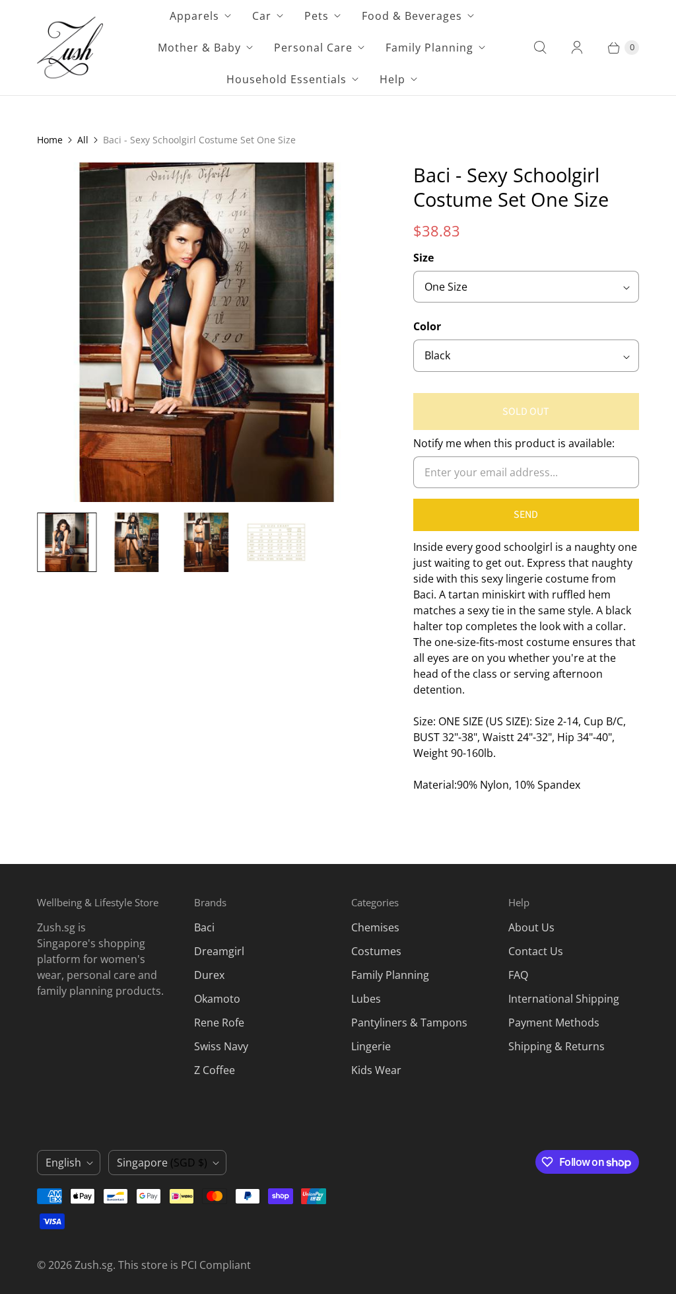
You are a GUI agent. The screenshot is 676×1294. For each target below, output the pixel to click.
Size (423, 257)
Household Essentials (286, 79)
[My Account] (576, 47)
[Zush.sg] (70, 48)
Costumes (376, 951)
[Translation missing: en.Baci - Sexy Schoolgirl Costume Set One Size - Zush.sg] (66, 542)
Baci (204, 927)
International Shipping (563, 998)
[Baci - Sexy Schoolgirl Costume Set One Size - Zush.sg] (206, 332)
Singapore (162, 1162)
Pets (316, 16)
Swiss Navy (221, 1046)
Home (50, 139)
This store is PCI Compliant (184, 1265)
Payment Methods (553, 1022)
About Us (531, 927)
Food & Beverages (412, 16)
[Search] (540, 47)
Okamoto (217, 998)
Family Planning (429, 47)
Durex (209, 975)
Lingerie (371, 1046)
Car (261, 16)
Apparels (194, 16)
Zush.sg (94, 1265)
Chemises (375, 927)
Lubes (366, 998)
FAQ (518, 975)
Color (427, 326)
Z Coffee (214, 1070)
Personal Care (313, 47)
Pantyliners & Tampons (409, 1022)
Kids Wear (376, 1070)
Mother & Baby (199, 47)
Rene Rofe (219, 1022)
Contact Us (535, 951)
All (82, 139)
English (63, 1162)
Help (392, 79)
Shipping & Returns (556, 1046)
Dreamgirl (219, 951)
